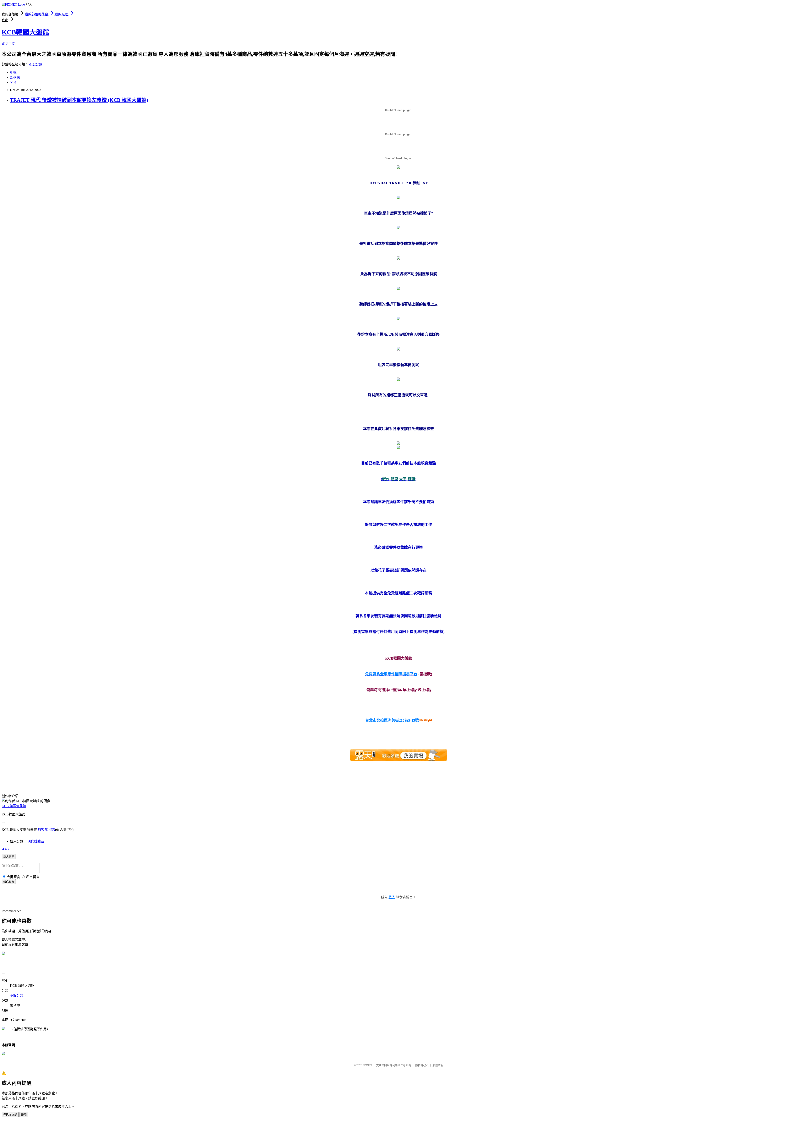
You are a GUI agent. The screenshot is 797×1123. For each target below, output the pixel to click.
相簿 (13, 72)
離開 (24, 1114)
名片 (13, 82)
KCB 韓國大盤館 (14, 806)
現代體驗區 (35, 841)
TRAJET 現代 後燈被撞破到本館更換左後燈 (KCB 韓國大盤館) (79, 100)
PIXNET (367, 1065)
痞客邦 (43, 829)
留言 (52, 829)
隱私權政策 (422, 1065)
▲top (5, 848)
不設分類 (35, 64)
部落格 (15, 77)
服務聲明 (438, 1065)
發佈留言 (8, 881)
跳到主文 (8, 43)
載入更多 (8, 856)
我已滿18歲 (10, 1114)
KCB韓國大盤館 (25, 32)
